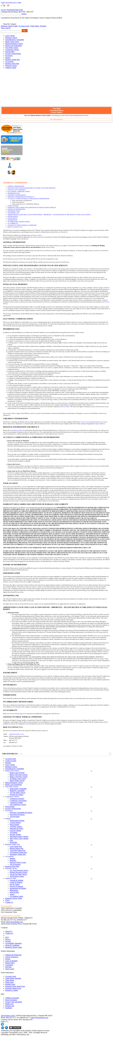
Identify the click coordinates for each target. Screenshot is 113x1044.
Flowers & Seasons (16, 886)
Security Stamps (15, 834)
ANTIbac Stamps (16, 826)
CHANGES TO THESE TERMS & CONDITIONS (22, 225)
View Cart (5, 28)
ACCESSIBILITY (13, 223)
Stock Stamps (14, 824)
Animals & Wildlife (16, 880)
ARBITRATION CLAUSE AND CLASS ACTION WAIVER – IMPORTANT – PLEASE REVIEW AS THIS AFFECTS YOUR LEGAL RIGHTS (49, 214)
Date (11, 840)
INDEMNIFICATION (14, 211)
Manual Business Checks (14, 44)
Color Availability (11, 961)
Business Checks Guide (9, 26)
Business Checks (11, 38)
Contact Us (83, 422)
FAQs (7, 900)
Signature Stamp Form (13, 988)
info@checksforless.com (96, 422)
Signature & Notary (16, 828)
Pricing (7, 959)
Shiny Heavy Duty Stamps (19, 838)
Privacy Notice (37, 235)
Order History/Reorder (13, 978)
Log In (3, 10)
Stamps (7, 58)
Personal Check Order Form (15, 986)
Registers (13, 860)
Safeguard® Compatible (18, 789)
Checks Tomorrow (11, 957)
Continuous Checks (12, 50)
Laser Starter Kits (16, 846)
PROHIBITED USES (14, 193)
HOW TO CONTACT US (15, 227)
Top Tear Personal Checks (19, 870)
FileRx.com (9, 1004)
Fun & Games (15, 884)
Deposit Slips (10, 52)
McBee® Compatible (17, 791)
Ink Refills (13, 842)
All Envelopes (15, 816)
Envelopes (9, 56)
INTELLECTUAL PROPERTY (17, 190)
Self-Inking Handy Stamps (19, 836)
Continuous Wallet (16, 803)
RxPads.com (9, 1006)
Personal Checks (11, 65)
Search (24, 14)
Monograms (14, 890)
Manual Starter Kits (16, 848)
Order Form (9, 982)
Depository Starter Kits (18, 854)
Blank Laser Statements (13, 46)
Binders (12, 858)
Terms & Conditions (12, 945)
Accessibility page (17, 713)
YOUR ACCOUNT (13, 206)
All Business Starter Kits (18, 852)
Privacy (8, 939)
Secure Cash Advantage (13, 1002)
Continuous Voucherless (18, 801)
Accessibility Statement (13, 943)
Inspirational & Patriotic (18, 888)
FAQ (7, 937)
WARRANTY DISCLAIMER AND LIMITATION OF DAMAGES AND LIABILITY (32, 207)
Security (8, 941)
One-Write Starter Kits (17, 850)
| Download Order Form (14, 10)
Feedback (8, 1008)
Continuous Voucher (17, 799)
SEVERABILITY (13, 218)
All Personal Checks (17, 876)
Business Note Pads (12, 64)
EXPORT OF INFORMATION (16, 209)
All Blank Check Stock (18, 779)
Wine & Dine (14, 892)
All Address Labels (16, 896)
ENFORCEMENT (13, 216)
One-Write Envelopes (17, 814)
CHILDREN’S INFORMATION (17, 195)
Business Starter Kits (12, 60)
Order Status (34, 26)
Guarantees (9, 965)
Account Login (24, 26)
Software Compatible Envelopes (21, 812)
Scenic (12, 894)
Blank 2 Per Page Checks (18, 777)
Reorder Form (10, 984)
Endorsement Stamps (17, 820)
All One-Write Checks (17, 793)
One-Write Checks (11, 48)
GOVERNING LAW (13, 213)
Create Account (10, 761)
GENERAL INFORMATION (16, 186)
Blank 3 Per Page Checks (18, 775)
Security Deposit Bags (13, 54)
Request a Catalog (11, 990)
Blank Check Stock (12, 42)
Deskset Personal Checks (18, 872)
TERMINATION (12, 220)
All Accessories (15, 864)
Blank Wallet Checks (17, 781)
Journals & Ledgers (16, 795)
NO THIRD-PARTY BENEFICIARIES (19, 222)
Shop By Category (9, 24)
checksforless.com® (8, 1016)
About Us (8, 931)
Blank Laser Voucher (17, 773)
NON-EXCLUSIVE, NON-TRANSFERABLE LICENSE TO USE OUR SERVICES (32, 188)
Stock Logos (9, 969)
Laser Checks (10, 36)
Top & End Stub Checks (18, 874)
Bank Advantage (11, 1000)
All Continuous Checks (18, 804)
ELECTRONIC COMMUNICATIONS (19, 191)
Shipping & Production (13, 955)
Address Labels (10, 67)
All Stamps (13, 832)
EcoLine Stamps (15, 830)
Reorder (43, 26)
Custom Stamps (15, 822)
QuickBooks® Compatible (14, 40)
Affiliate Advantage (12, 998)
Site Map (8, 967)
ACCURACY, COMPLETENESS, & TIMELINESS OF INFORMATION (28, 198)
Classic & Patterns (16, 882)
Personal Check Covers (18, 862)
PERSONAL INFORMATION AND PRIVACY (21, 197)
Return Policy (10, 963)
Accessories (9, 62)
